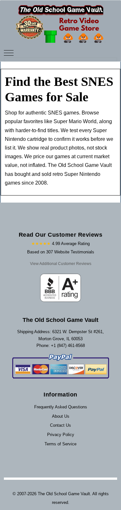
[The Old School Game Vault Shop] (61, 21)
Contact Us (60, 425)
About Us (60, 416)
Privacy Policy (60, 434)
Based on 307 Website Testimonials (60, 252)
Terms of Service (60, 444)
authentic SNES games (52, 112)
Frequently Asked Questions (60, 407)
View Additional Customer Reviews (60, 263)
